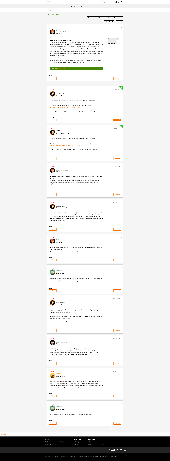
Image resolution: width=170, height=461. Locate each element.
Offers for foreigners (113, 456)
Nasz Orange (50, 6)
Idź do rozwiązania (118, 14)
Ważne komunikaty (55, 456)
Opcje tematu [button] (51, 10)
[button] (121, 28)
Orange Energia (47, 456)
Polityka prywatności (82, 456)
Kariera (89, 444)
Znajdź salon (61, 441)
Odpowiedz (117, 78)
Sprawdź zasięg (62, 442)
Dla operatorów (76, 441)
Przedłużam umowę (48, 442)
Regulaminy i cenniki (48, 444)
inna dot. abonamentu (113, 38)
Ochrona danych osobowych (93, 456)
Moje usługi (57, 6)
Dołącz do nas (105, 2)
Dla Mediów (76, 444)
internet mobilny (112, 41)
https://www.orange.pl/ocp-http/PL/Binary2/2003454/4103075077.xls (66, 107)
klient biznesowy (112, 43)
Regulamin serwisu (64, 456)
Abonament (63, 6)
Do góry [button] (4, 434)
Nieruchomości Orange (104, 456)
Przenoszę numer (48, 441)
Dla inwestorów (76, 442)
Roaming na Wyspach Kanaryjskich (61, 40)
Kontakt (89, 442)
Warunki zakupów (73, 456)
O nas (89, 441)
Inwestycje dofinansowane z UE (50, 458)
